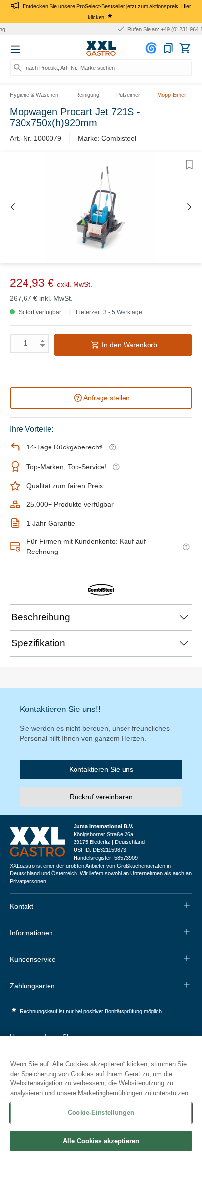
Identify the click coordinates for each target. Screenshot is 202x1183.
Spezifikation (38, 643)
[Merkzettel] (168, 48)
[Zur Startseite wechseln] (101, 48)
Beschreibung (40, 617)
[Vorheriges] (12, 207)
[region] (101, 1109)
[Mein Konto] (152, 48)
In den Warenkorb (128, 345)
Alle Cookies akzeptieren (101, 1141)
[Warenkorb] (184, 48)
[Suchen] (18, 68)
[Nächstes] (189, 207)
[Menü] (15, 49)
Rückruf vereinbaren (101, 797)
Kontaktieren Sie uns (101, 769)
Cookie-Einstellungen (101, 1112)
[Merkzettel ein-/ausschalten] (189, 165)
